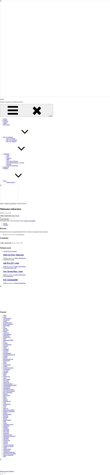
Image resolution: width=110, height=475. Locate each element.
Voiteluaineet (6, 450)
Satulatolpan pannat (8, 424)
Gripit (4, 347)
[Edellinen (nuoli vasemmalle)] (0, 474)
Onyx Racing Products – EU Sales (15, 162)
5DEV (5, 315)
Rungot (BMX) (7, 420)
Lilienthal (8, 158)
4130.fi (2, 99)
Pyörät (5, 405)
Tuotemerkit (6, 154)
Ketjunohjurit (6, 360)
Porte (4, 402)
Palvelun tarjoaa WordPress (7, 471)
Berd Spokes (6, 325)
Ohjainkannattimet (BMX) (10, 385)
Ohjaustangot (6, 388)
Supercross (6, 433)
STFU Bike (6, 431)
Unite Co (5, 443)
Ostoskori (5, 168)
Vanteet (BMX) (7, 449)
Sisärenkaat (6, 429)
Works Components (8, 455)
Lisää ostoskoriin (5, 219)
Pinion (5, 397)
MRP (7, 159)
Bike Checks (6, 124)
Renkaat (5, 413)
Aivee (8, 155)
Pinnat (4, 398)
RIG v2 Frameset (10, 138)
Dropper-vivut (6, 337)
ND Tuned (6, 381)
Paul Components (7, 392)
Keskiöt (5, 357)
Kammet (5, 356)
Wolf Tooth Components (9, 453)
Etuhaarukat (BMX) (8, 340)
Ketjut (4, 362)
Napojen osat (6, 376)
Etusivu (5, 119)
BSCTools (6, 330)
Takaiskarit (6, 437)
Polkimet (5, 399)
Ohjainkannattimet (8, 383)
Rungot (5, 418)
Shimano (5, 427)
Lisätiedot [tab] (5, 225)
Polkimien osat (7, 401)
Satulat (5, 423)
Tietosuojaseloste (10, 182)
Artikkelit (5, 121)
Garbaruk (5, 346)
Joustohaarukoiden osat (9, 354)
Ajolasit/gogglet (7, 318)
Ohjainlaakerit (6, 386)
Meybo (5, 373)
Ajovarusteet (6, 319)
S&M (4, 421)
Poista (17, 215)
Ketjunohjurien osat (8, 359)
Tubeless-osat (6, 440)
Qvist (4, 407)
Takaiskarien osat (7, 434)
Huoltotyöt (6, 167)
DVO (4, 338)
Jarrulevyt (5, 351)
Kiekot (5, 123)
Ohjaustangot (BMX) (8, 389)
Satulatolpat (6, 426)
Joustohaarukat (7, 353)
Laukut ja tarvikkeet (8, 367)
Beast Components (8, 324)
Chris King (6, 333)
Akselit (5, 321)
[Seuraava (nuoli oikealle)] (2, 474)
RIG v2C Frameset (11, 141)
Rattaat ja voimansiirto (9, 411)
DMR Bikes (6, 335)
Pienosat (5, 394)
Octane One (6, 382)
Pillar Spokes (6, 395)
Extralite (5, 343)
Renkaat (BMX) (7, 414)
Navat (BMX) (6, 379)
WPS (4, 456)
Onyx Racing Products (12, 161)
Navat (4, 378)
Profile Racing (7, 404)
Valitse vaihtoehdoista (20, 258)
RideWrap (5, 417)
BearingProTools (7, 322)
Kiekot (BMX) (7, 365)
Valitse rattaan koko (5, 215)
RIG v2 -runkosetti (8, 137)
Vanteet (5, 447)
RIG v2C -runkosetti (11, 140)
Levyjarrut (6, 370)
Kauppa (5, 120)
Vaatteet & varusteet (8, 446)
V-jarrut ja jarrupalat (8, 445)
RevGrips (8, 164)
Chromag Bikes (7, 334)
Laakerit (5, 366)
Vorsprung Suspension (12, 165)
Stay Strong (6, 430)
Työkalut (5, 442)
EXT (7, 156)
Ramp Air (5, 408)
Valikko (50, 116)
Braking (5, 328)
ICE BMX (6, 350)
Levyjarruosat (6, 369)
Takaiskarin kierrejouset (9, 436)
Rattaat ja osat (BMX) (10, 203)
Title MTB (6, 439)
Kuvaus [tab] (5, 223)
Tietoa (4, 181)
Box (4, 327)
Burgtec (5, 331)
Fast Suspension (7, 344)
